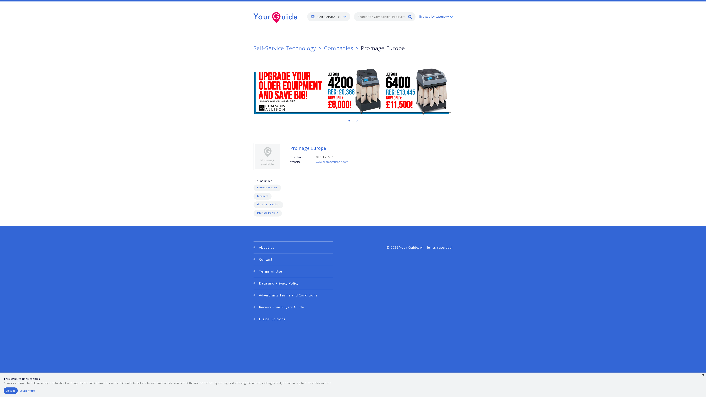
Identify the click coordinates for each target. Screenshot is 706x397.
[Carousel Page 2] (353, 120)
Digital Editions (272, 319)
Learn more (27, 390)
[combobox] (385, 16)
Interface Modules (267, 212)
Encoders (262, 196)
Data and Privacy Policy (279, 283)
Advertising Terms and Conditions (288, 295)
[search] (410, 16)
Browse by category (434, 17)
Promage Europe (308, 148)
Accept (10, 390)
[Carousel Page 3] (357, 120)
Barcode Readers (267, 187)
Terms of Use (270, 271)
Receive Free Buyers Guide (281, 307)
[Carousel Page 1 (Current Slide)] (349, 120)
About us (266, 247)
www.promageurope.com (332, 162)
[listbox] (328, 16)
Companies (338, 48)
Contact (265, 259)
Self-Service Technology (285, 48)
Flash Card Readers (268, 204)
